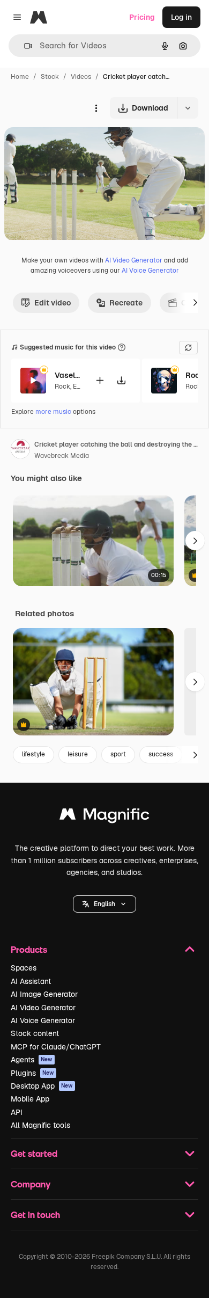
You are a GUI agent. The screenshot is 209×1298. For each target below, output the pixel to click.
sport (118, 754)
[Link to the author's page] (20, 450)
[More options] (96, 108)
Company (30, 1184)
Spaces (23, 968)
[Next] (195, 303)
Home (20, 76)
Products (29, 949)
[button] (104, 904)
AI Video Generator (133, 260)
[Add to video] (99, 380)
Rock (62, 386)
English (104, 904)
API (17, 1112)
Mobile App (30, 1099)
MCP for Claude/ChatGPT (56, 1047)
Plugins (32, 1073)
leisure (78, 754)
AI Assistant (31, 981)
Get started (34, 1153)
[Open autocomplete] (24, 46)
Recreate (126, 303)
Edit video (52, 303)
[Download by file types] (187, 108)
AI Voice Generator (150, 270)
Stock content (35, 1033)
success (160, 754)
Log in (181, 17)
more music (53, 411)
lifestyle (33, 754)
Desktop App (42, 1086)
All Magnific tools (40, 1125)
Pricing (142, 17)
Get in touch (35, 1214)
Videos (81, 76)
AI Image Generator (44, 994)
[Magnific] (104, 816)
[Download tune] (121, 380)
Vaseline (68, 375)
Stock (50, 76)
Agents (32, 1059)
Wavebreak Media (61, 455)
